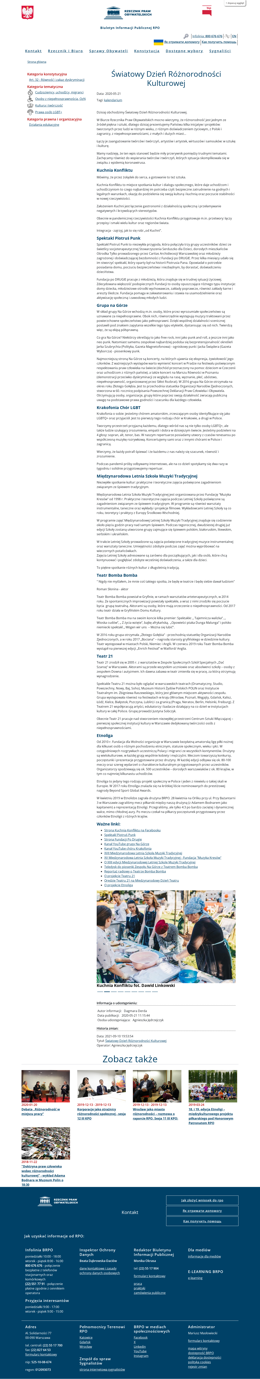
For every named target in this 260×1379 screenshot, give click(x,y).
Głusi (227, 36)
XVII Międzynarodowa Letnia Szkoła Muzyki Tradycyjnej (143, 853)
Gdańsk (85, 1342)
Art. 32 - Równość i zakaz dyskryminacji (57, 80)
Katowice (86, 1337)
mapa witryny (197, 1348)
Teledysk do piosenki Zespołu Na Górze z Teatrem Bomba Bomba (151, 867)
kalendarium (113, 100)
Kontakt (33, 51)
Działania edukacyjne (44, 125)
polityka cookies (199, 1362)
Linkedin (140, 1347)
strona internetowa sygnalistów (102, 1369)
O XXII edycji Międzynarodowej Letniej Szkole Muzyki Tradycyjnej (149, 862)
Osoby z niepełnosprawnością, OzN (60, 99)
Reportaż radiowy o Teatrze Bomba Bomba (135, 871)
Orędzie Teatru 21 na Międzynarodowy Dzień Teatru (141, 880)
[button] (107, 943)
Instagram (141, 1356)
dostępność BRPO (201, 1353)
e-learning (195, 1278)
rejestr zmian (197, 1367)
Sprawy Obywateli (108, 51)
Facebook (141, 1337)
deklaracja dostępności (204, 1357)
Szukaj (186, 36)
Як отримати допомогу (202, 1211)
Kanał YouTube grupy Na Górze (126, 844)
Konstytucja (147, 51)
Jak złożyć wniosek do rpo (202, 1200)
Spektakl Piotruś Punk (120, 835)
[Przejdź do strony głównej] (130, 13)
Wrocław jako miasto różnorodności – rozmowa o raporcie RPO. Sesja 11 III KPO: (155, 1114)
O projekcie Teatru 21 (119, 876)
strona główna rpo (58, 1202)
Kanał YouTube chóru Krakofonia (128, 848)
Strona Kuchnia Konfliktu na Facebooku (132, 830)
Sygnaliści (220, 51)
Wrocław (86, 1347)
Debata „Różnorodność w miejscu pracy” (41, 1111)
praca (138, 1284)
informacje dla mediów (204, 1256)
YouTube (140, 1351)
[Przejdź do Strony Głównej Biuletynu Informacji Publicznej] (206, 11)
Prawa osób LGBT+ (48, 112)
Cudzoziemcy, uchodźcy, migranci (59, 92)
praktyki (139, 1288)
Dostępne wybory (184, 51)
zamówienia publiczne (150, 1293)
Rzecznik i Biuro (65, 51)
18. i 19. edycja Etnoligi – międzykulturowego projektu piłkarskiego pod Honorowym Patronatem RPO (211, 1116)
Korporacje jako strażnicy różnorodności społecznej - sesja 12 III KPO (101, 1114)
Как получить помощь (202, 1221)
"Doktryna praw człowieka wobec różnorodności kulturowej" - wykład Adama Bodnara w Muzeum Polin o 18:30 (43, 1175)
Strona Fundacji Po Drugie (123, 839)
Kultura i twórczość (49, 105)
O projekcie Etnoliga (118, 885)
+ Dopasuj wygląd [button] (235, 3)
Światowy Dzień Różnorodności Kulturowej (136, 1041)
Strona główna (36, 62)
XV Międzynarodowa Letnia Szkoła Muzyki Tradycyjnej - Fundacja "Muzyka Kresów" (162, 858)
